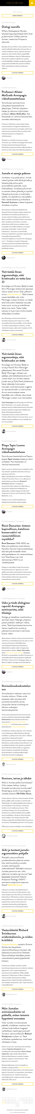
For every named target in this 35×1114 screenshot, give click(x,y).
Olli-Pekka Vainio (12, 836)
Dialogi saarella (11, 26)
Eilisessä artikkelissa (10, 944)
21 (27, 1099)
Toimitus (9, 78)
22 (31, 1099)
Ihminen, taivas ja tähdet (16, 778)
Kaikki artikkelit (17, 16)
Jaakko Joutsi (10, 589)
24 (7, 1102)
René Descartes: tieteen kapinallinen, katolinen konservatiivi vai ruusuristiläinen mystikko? (16, 532)
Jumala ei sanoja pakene (16, 173)
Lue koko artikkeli (17, 73)
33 (31, 1102)
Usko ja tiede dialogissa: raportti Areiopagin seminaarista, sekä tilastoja (16, 607)
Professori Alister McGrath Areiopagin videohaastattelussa (14, 95)
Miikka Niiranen (11, 994)
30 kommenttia (21, 267)
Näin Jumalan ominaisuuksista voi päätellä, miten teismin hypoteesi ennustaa (15, 1013)
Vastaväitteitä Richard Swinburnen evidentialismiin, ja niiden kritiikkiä (17, 935)
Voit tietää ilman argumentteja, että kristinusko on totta (13, 357)
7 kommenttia (19, 521)
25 (10, 1102)
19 (20, 1099)
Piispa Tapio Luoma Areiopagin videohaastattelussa (13, 448)
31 (24, 1102)
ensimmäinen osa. (14, 294)
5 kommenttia (21, 845)
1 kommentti (21, 598)
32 (28, 1102)
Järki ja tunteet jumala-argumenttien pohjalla (16, 851)
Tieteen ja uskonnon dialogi (14, 653)
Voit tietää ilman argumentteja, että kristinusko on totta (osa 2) (16, 276)
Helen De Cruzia (15, 885)
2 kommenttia (19, 169)
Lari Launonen (11, 340)
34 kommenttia (18, 926)
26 (14, 1102)
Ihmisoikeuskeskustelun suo (16, 687)
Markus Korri (10, 258)
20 (24, 1099)
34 (17, 1106)
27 (17, 1102)
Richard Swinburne (24, 1067)
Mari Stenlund (11, 764)
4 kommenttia (18, 681)
